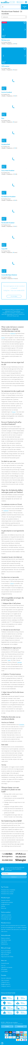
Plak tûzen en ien (5, 40)
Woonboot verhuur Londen (7, 893)
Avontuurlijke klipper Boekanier (9, 275)
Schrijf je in (14, 877)
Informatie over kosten (6, 940)
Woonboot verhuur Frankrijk (7, 892)
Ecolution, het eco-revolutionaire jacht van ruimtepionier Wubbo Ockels (14, 925)
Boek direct (4, 22)
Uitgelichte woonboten (6, 915)
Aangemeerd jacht (5, 904)
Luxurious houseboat (6, 92)
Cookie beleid (4, 971)
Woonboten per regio (6, 919)
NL (2, 42)
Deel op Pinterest (5, 954)
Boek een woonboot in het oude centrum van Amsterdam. (14, 929)
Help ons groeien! (5, 980)
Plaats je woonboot (5, 938)
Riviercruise (3, 908)
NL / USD (12, 2)
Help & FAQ (4, 942)
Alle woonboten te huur (6, 917)
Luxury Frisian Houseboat (7, 170)
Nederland (12, 333)
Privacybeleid (4, 969)
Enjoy (2, 118)
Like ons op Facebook (6, 950)
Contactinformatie (5, 963)
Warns (9, 68)
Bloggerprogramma (5, 984)
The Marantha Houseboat (7, 223)
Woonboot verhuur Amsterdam (8, 890)
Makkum (9, 277)
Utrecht (12, 583)
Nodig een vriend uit (5, 986)
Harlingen (19, 662)
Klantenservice (4, 944)
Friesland (5, 42)
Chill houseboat (5, 66)
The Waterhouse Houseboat (8, 196)
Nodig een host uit (5, 982)
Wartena (9, 42)
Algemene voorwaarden (6, 967)
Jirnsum (9, 199)
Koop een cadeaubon (6, 978)
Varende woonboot (5, 900)
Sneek (9, 660)
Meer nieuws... (4, 931)
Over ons (3, 965)
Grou (9, 94)
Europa (3, 337)
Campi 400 (4, 249)
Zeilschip (3, 906)
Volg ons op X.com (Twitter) (7, 956)
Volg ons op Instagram (6, 952)
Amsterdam (21, 724)
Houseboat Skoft (5, 144)
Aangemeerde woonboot (7, 902)
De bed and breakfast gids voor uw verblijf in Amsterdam (14, 927)
